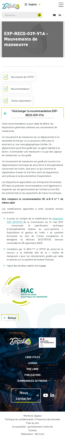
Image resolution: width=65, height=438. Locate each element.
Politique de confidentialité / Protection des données (32, 419)
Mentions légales (32, 415)
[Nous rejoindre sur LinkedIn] (60, 15)
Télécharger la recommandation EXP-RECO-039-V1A (34, 113)
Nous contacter (24, 395)
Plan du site (32, 422)
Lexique (32, 363)
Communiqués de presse (32, 380)
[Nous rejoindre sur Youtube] (54, 15)
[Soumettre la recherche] (39, 15)
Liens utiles (32, 357)
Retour (12, 318)
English (33, 4)
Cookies (32, 430)
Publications (32, 374)
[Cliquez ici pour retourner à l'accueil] (11, 5)
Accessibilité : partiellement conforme (32, 426)
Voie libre (32, 368)
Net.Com (39, 433)
